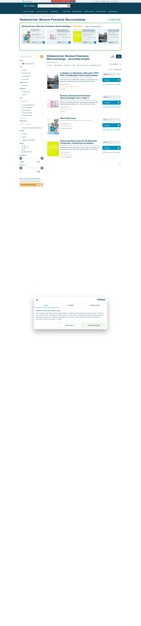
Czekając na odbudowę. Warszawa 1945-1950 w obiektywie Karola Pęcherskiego (79, 74)
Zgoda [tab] (46, 305)
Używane (66, 65)
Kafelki (113, 57)
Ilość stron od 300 (82, 65)
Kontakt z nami (28, 1)
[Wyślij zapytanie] (68, 6)
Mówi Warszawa (35, 30)
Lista (118, 57)
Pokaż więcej (23, 118)
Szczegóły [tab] (71, 305)
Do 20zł (49, 65)
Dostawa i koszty (105, 1)
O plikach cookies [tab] (95, 305)
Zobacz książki (115, 20)
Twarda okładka (58, 65)
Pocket (73, 65)
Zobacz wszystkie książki (93, 26)
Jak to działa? (114, 1)
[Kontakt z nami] (23, 1)
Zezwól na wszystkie (94, 325)
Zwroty (97, 1)
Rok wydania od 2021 (95, 65)
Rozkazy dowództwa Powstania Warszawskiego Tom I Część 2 (64, 31)
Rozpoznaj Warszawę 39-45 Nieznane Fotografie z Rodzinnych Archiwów (89, 31)
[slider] (21, 158)
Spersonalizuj (69, 325)
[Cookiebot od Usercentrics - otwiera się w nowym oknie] (98, 300)
